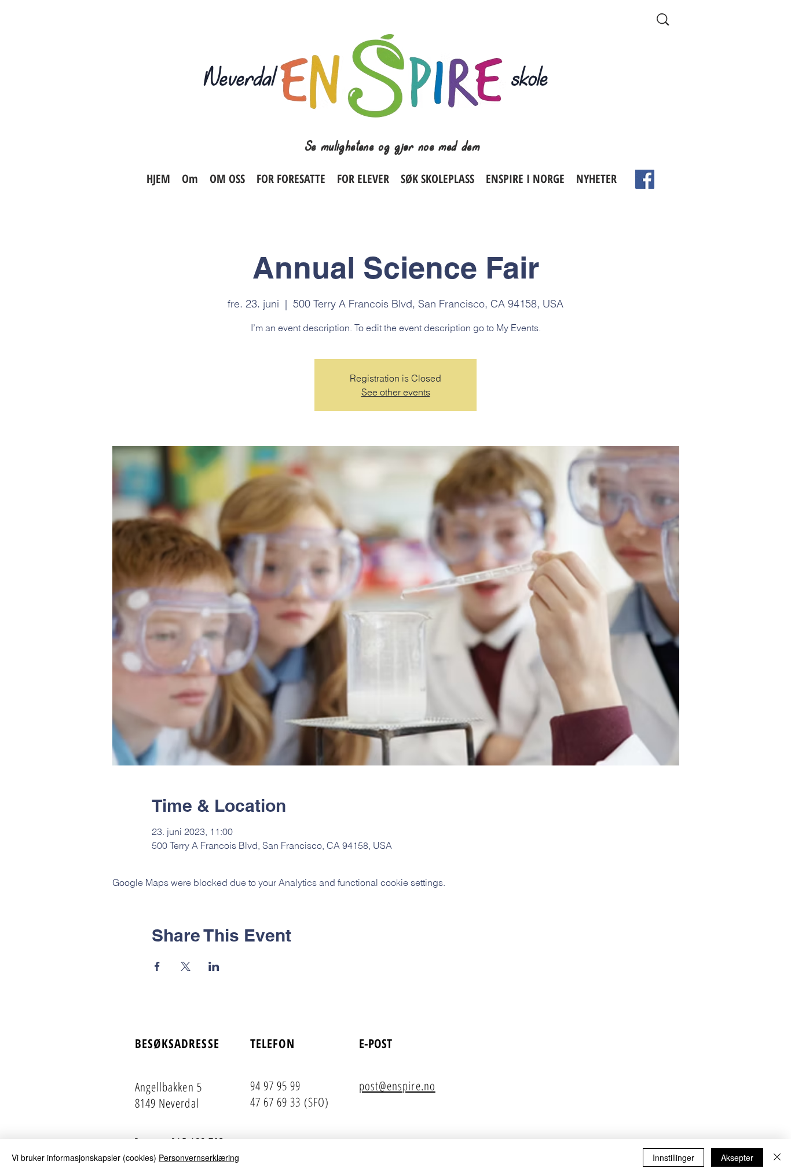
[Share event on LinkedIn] (213, 966)
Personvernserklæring (199, 1157)
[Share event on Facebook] (157, 966)
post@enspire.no (397, 1086)
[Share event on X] (185, 966)
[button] (291, 178)
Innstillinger (673, 1157)
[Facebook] (644, 179)
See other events (395, 392)
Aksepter (737, 1157)
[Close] (777, 1157)
